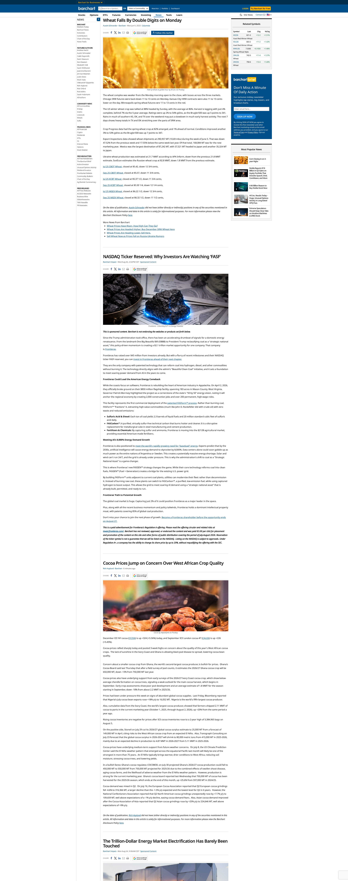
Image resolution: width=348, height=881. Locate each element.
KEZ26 (235, 35)
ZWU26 (236, 55)
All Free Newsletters (84, 158)
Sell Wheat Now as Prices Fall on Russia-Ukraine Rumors (135, 236)
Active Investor (83, 164)
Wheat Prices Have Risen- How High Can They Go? (132, 225)
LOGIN (245, 8)
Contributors (82, 36)
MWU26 (236, 48)
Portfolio (165, 8)
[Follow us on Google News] (139, 32)
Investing (146, 14)
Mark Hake (81, 80)
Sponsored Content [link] (148, 262)
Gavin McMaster (83, 68)
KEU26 (235, 42)
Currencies (130, 14)
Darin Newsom (83, 59)
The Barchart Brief (84, 161)
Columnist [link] (146, 25)
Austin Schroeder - (110, 25)
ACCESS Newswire (84, 193)
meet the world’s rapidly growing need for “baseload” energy (166, 445)
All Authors (81, 97)
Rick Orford (81, 88)
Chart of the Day (83, 38)
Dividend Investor (84, 170)
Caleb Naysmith (83, 56)
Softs (79, 120)
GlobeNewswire (83, 199)
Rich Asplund (82, 85)
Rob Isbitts (81, 91)
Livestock (80, 115)
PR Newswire (82, 205)
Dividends (81, 135)
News (158, 14)
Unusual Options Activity (86, 167)
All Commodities (83, 106)
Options (94, 14)
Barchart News (82, 30)
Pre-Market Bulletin (84, 173)
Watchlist (155, 8)
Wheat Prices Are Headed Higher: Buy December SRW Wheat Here (141, 229)
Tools (169, 14)
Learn (179, 14)
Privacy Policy (253, 132)
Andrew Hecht (82, 50)
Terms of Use (239, 132)
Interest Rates (82, 144)
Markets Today (83, 27)
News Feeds (81, 41)
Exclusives (81, 33)
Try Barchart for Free (260, 8)
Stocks (81, 14)
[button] (269, 15)
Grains (79, 112)
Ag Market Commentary (86, 182)
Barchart (122, 25)
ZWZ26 (236, 62)
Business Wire (82, 196)
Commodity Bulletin (85, 176)
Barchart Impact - (110, 262)
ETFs (105, 14)
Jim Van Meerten (83, 74)
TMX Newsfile (82, 202)
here (130, 215)
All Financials (82, 129)
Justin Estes (81, 77)
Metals (79, 117)
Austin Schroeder (84, 53)
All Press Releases (84, 190)
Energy (80, 109)
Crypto (80, 132)
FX (78, 141)
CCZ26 (132, 638)
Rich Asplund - (109, 568)
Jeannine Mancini (84, 71)
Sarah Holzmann (83, 94)
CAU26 (205, 638)
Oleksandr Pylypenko (85, 82)
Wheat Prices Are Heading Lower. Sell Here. (129, 232)
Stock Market (82, 150)
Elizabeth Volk (82, 65)
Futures (116, 14)
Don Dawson (82, 62)
